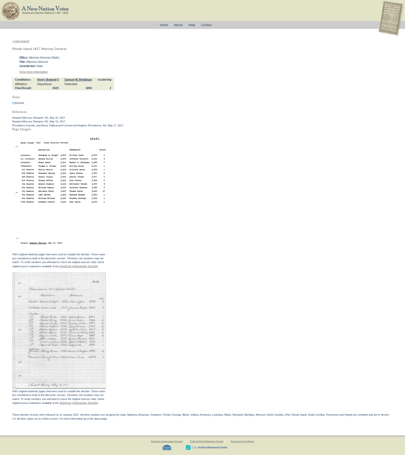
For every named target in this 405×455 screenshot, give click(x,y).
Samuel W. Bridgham (78, 79)
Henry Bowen (46, 79)
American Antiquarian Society (78, 266)
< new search (20, 41)
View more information (33, 72)
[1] (57, 79)
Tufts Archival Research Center (206, 441)
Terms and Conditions (242, 441)
